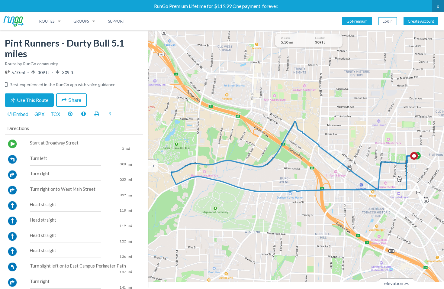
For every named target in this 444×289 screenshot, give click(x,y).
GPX (39, 114)
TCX (55, 114)
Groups (81, 21)
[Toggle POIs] (83, 114)
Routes (46, 21)
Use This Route (32, 100)
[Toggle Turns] (70, 114)
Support (116, 21)
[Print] (97, 114)
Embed (20, 114)
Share (74, 99)
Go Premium (357, 21)
